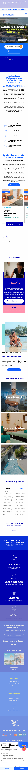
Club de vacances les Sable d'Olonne (7, 501)
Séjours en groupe (13, 681)
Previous (4, 197)
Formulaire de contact (14, 710)
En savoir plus (14, 184)
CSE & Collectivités (14, 683)
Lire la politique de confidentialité (7, 764)
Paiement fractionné (14, 741)
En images (23, 39)
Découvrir (14, 669)
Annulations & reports (14, 698)
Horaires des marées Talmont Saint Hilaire (7, 513)
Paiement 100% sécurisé (14, 730)
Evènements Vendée (19, 505)
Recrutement (14, 688)
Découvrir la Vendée (21, 488)
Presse (14, 685)
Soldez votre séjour (14, 700)
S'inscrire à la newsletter (14, 635)
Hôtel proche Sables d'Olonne (7, 506)
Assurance (14, 696)
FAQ (14, 708)
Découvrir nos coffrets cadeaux (14, 301)
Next (21, 197)
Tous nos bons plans (14, 369)
